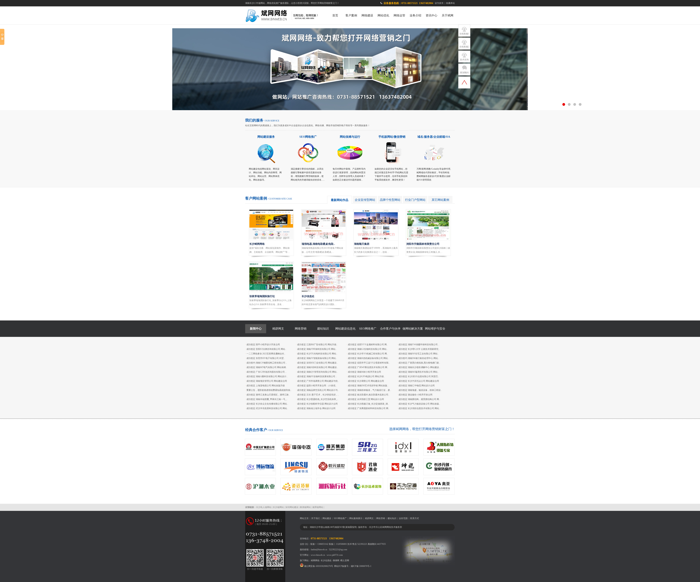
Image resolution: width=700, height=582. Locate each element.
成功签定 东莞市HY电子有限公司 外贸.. (265, 358)
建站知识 (323, 328)
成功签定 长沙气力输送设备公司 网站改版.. (419, 404)
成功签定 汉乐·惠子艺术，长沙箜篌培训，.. (318, 394)
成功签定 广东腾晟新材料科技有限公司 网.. (368, 408)
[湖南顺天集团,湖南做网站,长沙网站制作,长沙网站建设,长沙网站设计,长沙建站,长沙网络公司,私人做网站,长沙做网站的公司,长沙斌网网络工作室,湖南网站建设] (376, 238)
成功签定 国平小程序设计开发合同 (263, 344)
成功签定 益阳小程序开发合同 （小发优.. (317, 385)
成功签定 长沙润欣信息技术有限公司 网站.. (419, 408)
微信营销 (399, 136)
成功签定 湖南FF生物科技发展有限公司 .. (317, 376)
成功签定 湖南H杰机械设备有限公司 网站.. (368, 358)
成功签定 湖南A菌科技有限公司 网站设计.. (266, 376)
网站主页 (304, 518)
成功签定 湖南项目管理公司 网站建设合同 (266, 381)
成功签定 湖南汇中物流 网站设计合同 (416, 385)
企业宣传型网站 (365, 199)
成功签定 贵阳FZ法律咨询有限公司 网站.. (266, 349)
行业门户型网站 (415, 199)
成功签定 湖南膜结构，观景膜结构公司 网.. (419, 399)
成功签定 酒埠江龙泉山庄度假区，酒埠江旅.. (268, 394)
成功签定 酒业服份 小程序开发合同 (415, 394)
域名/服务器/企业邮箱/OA (433, 136)
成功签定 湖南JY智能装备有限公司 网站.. (317, 358)
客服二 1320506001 (338, 544)
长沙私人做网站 (263, 507)
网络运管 (399, 15)
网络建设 (367, 15)
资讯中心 (431, 15)
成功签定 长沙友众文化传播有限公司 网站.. (267, 404)
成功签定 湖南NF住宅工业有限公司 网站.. (418, 353)
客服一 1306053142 (319, 544)
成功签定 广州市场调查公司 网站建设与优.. (318, 381)
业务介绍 (415, 15)
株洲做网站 (305, 507)
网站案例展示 (355, 518)
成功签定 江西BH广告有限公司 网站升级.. (317, 344)
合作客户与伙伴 (390, 328)
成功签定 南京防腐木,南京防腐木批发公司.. (368, 394)
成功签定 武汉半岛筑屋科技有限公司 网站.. (267, 408)
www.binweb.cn (318, 555)
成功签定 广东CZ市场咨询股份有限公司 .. (266, 372)
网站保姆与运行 (350, 136)
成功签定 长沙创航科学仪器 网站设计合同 (317, 404)
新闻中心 (256, 328)
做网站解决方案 (412, 328)
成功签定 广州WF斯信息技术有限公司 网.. (368, 367)
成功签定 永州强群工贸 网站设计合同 (366, 399)
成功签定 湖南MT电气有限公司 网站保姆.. (266, 367)
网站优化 (383, 15)
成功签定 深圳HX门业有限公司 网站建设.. (317, 362)
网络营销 (300, 328)
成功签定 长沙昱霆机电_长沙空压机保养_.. (317, 399)
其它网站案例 (440, 199)
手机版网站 (385, 136)
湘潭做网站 (317, 507)
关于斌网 (447, 15)
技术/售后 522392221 (357, 544)
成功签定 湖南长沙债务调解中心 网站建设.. (419, 367)
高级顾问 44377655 (377, 544)
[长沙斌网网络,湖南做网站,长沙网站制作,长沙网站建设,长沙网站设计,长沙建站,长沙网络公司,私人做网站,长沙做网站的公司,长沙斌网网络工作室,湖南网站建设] (271, 238)
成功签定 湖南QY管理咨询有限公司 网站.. (317, 372)
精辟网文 (278, 328)
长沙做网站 (278, 507)
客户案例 (351, 15)
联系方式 (414, 518)
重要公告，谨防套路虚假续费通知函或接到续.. (268, 390)
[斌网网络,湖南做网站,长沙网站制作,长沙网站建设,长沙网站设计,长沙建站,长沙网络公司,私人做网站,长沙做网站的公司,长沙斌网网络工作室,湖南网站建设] (284, 23)
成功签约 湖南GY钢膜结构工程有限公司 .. (266, 362)
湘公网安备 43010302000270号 (318, 566)
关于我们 (315, 518)
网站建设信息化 (345, 328)
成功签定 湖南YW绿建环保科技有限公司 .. (418, 344)
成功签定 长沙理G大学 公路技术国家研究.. (419, 349)
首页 (335, 15)
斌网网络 (315, 560)
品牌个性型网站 (390, 199)
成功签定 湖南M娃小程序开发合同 (364, 372)
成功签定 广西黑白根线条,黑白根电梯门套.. (419, 362)
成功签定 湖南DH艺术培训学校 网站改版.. (368, 385)
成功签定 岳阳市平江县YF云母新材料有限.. (369, 362)
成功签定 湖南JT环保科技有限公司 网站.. (317, 349)
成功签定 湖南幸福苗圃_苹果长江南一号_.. (266, 399)
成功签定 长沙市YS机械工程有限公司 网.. (368, 353)
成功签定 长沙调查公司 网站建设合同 (366, 381)
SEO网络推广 (308, 136)
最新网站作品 (339, 200)
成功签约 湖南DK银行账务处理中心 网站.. (418, 358)
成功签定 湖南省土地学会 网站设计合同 (316, 408)
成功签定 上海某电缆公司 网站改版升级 (265, 385)
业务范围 (403, 518)
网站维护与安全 (435, 328)
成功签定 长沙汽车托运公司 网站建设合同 (418, 381)
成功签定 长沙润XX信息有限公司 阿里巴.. (418, 376)
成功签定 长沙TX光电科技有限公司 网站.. (317, 353)
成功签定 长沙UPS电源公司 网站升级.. (366, 376)
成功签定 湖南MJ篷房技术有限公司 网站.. (418, 372)
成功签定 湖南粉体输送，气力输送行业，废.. (369, 390)
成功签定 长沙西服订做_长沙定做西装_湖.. (368, 404)
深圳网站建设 (291, 507)
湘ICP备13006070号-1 (361, 566)
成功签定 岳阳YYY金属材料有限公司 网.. (368, 344)
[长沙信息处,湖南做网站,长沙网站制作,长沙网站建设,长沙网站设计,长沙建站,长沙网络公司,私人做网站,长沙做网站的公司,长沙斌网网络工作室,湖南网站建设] (324, 291)
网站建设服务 (266, 136)
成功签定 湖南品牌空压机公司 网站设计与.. (318, 390)
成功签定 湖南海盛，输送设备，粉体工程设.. (420, 390)
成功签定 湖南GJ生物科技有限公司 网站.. (368, 349)
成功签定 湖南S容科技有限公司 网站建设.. (317, 367)
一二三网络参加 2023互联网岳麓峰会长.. (265, 353)
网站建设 (326, 518)
